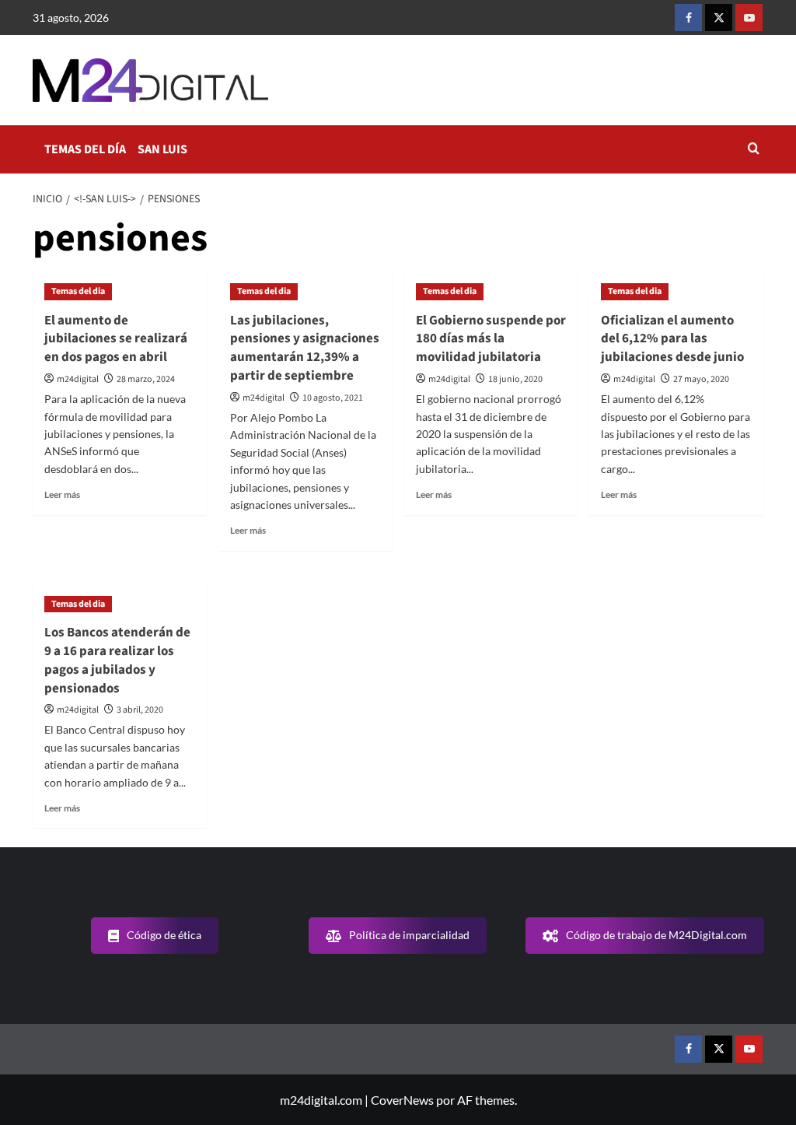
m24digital (78, 379)
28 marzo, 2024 (146, 379)
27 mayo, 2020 (701, 379)
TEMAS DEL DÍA (85, 149)
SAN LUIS (162, 149)
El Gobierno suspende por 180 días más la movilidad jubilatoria (491, 339)
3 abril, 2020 (140, 710)
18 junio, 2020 (515, 379)
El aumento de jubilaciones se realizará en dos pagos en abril (115, 339)
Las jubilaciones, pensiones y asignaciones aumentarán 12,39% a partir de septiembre (304, 348)
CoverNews (402, 1099)
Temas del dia (78, 291)
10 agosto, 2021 (332, 398)
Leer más (62, 494)
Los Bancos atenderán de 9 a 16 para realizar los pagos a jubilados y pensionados (117, 660)
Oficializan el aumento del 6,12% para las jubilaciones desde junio (672, 339)
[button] (753, 149)
